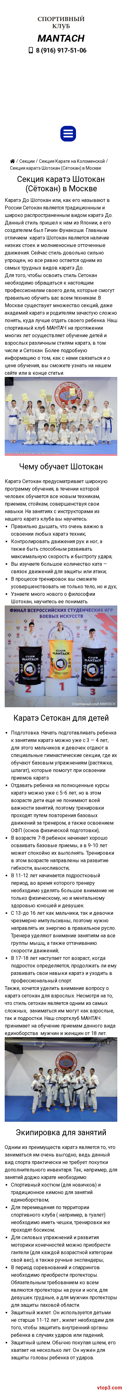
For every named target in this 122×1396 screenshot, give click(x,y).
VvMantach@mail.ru (64, 82)
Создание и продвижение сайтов (70, 1388)
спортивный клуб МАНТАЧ (36, 328)
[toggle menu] (68, 134)
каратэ (96, 215)
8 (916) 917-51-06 (61, 50)
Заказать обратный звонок (64, 102)
